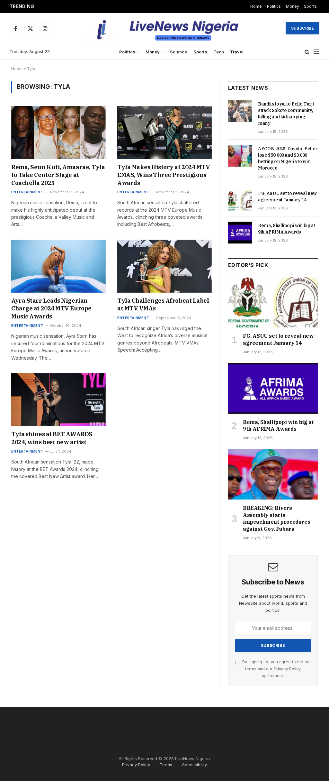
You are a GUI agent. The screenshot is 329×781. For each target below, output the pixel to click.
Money (292, 6)
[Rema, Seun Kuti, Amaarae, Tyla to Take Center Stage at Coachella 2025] (58, 132)
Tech (218, 51)
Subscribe (302, 28)
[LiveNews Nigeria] (164, 28)
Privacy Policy (287, 668)
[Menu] (316, 52)
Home (256, 6)
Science (178, 51)
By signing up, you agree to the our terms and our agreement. (276, 668)
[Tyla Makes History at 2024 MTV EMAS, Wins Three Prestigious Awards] (164, 132)
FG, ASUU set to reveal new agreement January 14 (287, 196)
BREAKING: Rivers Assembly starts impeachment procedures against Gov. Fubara (276, 518)
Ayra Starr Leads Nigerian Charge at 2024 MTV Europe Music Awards (51, 308)
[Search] (307, 52)
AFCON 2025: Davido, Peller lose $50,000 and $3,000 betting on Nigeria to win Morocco (108, 6)
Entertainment (27, 192)
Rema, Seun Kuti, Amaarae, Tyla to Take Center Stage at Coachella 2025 (58, 175)
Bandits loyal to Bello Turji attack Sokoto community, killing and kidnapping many (286, 113)
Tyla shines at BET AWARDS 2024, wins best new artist (52, 438)
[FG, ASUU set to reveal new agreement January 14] (240, 200)
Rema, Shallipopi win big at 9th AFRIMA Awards (286, 229)
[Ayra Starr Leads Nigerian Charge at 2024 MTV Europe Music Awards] (58, 266)
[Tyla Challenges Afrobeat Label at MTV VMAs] (164, 266)
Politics (274, 6)
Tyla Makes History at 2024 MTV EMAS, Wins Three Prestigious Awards (163, 175)
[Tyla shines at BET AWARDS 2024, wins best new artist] (58, 399)
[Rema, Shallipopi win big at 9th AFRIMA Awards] (240, 232)
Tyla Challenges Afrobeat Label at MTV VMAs (163, 304)
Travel (237, 51)
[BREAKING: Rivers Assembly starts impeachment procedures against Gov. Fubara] (273, 474)
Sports (310, 6)
